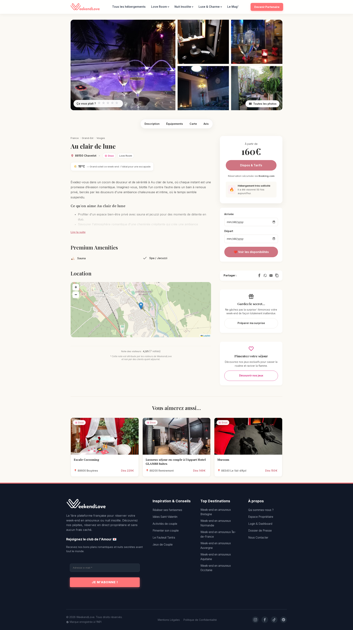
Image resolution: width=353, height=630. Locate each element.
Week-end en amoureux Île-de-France (218, 534)
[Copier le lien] (277, 275)
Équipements (174, 123)
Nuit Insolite (182, 6)
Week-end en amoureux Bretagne (215, 512)
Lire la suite (78, 232)
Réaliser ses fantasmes (167, 510)
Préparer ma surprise (251, 323)
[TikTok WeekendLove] (274, 619)
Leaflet (206, 335)
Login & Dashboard (260, 523)
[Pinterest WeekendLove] (283, 619)
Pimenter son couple (166, 530)
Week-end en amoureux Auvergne (215, 545)
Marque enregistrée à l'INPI (85, 621)
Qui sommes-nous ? (261, 510)
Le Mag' (233, 6)
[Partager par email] (271, 275)
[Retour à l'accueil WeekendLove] (104, 504)
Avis (206, 123)
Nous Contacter (258, 537)
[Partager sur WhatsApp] (265, 275)
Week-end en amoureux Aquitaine (215, 557)
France (75, 138)
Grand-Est (87, 138)
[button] (141, 306)
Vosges (101, 138)
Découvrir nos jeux (251, 375)
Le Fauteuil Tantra (164, 537)
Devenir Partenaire (266, 6)
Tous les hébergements (129, 6)
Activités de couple (165, 523)
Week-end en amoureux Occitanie (215, 568)
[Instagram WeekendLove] (255, 619)
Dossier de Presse (260, 530)
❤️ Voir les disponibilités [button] (251, 252)
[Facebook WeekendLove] (264, 619)
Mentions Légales (169, 619)
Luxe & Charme (209, 6)
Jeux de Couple (163, 544)
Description (152, 123)
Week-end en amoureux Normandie (215, 523)
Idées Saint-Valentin (165, 516)
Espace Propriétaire (260, 516)
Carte (193, 123)
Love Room (159, 6)
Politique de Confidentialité (200, 619)
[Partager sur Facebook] (259, 275)
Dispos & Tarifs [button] (251, 165)
